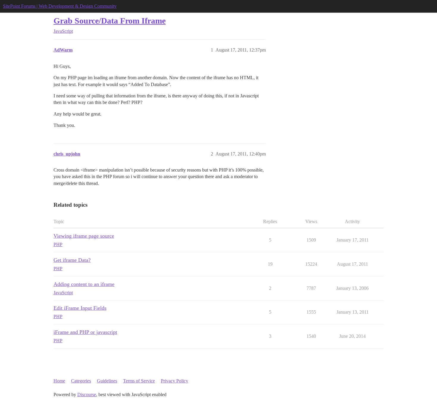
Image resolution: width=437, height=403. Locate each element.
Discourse (86, 394)
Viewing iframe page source (84, 236)
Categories (81, 380)
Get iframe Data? (72, 260)
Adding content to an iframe (84, 284)
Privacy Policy (174, 380)
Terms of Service (139, 380)
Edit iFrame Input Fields (80, 308)
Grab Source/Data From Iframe (110, 20)
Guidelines (107, 380)
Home (59, 380)
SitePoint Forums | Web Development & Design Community (60, 6)
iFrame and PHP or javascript (85, 332)
